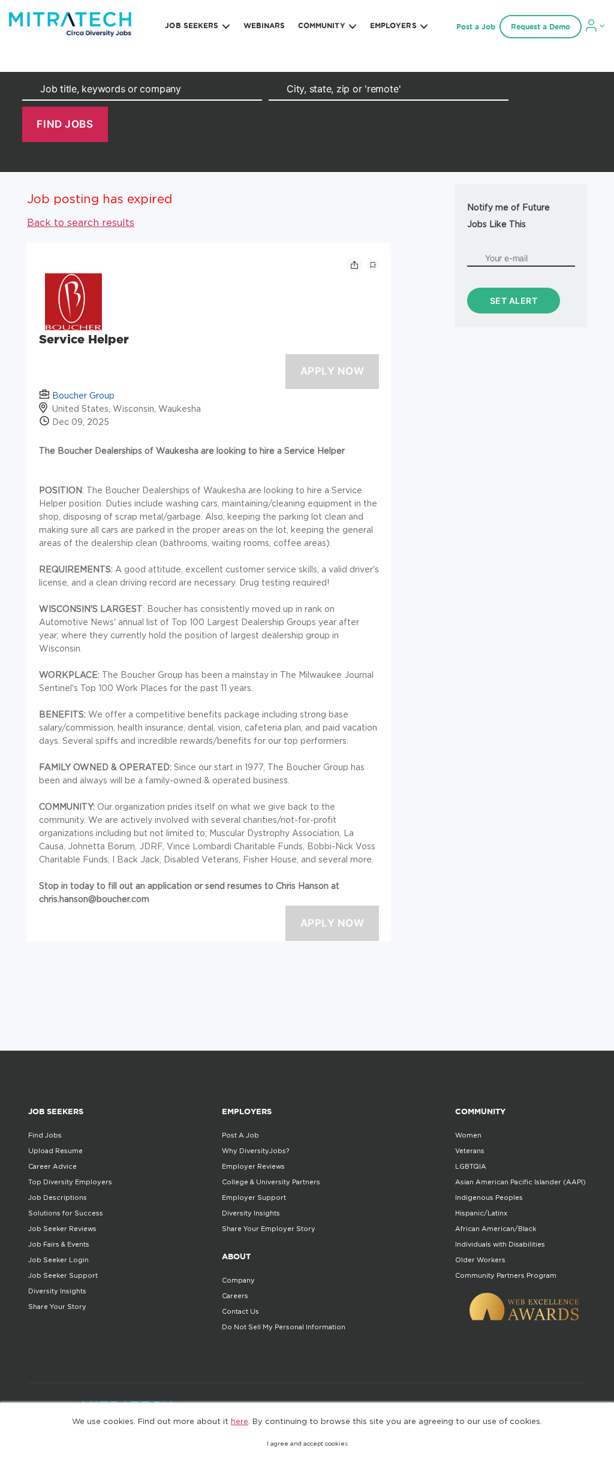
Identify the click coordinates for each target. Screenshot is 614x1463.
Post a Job (475, 27)
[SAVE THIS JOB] (373, 265)
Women (468, 1135)
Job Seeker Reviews (62, 1228)
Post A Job (240, 1135)
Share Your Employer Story (268, 1228)
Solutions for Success (65, 1213)
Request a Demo (540, 27)
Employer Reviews (253, 1166)
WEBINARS (264, 25)
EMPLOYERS (393, 25)
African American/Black (495, 1228)
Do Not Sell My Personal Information (283, 1327)
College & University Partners (271, 1182)
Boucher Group (83, 395)
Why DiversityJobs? (255, 1150)
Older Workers (480, 1259)
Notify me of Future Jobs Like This (508, 215)
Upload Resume (55, 1150)
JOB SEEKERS (191, 25)
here (239, 1421)
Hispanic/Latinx (481, 1213)
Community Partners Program (505, 1275)
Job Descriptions (57, 1197)
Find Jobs (45, 1135)
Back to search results (80, 222)
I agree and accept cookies (307, 1443)
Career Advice (52, 1166)
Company (238, 1280)
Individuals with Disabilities (500, 1244)
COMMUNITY (321, 25)
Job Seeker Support (63, 1275)
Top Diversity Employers (70, 1182)
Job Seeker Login (58, 1259)
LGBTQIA (470, 1166)
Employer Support (254, 1197)
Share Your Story (57, 1306)
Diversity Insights (57, 1291)
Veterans (469, 1150)
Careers (235, 1295)
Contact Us (240, 1311)
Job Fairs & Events (58, 1244)
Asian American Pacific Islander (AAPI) (520, 1182)
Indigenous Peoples (489, 1197)
